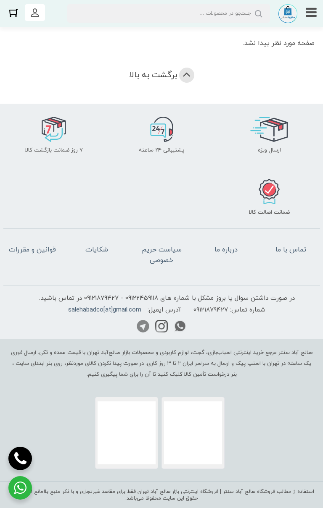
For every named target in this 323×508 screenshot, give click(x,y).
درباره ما (226, 249)
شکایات (96, 249)
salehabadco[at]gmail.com (104, 310)
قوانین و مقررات (32, 249)
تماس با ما (290, 249)
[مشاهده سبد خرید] (13, 12)
